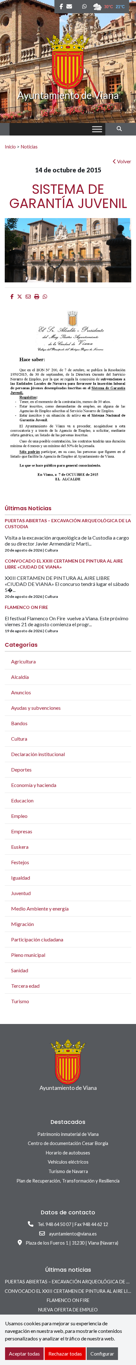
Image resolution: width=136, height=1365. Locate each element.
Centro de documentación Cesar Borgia (68, 1143)
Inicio (10, 146)
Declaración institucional (38, 754)
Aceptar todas (24, 1353)
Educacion (22, 800)
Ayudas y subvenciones (36, 708)
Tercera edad (25, 986)
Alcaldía (20, 677)
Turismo (20, 1001)
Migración (22, 924)
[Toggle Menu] (97, 129)
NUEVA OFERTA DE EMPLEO (68, 1309)
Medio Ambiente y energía (40, 908)
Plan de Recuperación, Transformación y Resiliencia (68, 1180)
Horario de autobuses (68, 1152)
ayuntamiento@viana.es (73, 1233)
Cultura (19, 739)
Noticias (29, 146)
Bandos (19, 723)
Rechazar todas (65, 1353)
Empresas (21, 831)
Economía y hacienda (33, 785)
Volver (123, 161)
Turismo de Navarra (68, 1171)
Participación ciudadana (37, 939)
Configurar (102, 1353)
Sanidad (19, 970)
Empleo (19, 816)
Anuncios (21, 692)
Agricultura (23, 661)
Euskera (19, 847)
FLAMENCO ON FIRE (68, 1300)
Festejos (20, 862)
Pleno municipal (28, 955)
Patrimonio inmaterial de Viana (68, 1134)
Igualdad (20, 878)
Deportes (21, 769)
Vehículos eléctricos (68, 1162)
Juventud (21, 893)
